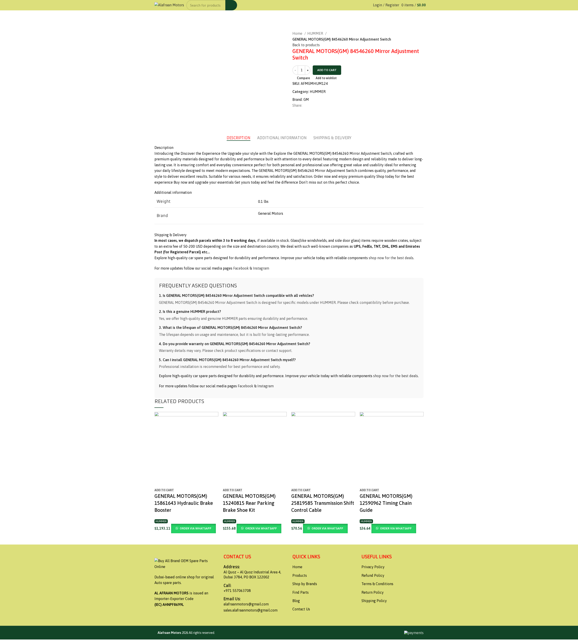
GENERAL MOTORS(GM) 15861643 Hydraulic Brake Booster (183, 503)
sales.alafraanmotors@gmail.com (250, 610)
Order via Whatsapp (195, 528)
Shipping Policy (374, 601)
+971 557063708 (237, 591)
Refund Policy (372, 575)
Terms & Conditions (377, 584)
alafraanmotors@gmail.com (246, 604)
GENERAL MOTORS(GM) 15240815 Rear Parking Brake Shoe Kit (249, 503)
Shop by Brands (304, 584)
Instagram (261, 268)
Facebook (241, 268)
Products (299, 575)
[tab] (238, 138)
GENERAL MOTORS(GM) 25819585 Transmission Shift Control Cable (322, 503)
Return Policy (372, 592)
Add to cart (327, 70)
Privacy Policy (373, 567)
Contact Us (301, 609)
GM (306, 99)
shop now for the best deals (391, 258)
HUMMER (315, 33)
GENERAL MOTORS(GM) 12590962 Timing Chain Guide (386, 503)
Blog (296, 601)
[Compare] (160, 481)
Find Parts (300, 592)
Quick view (172, 481)
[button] (164, 490)
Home (297, 33)
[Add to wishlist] (184, 481)
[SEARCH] (231, 5)
